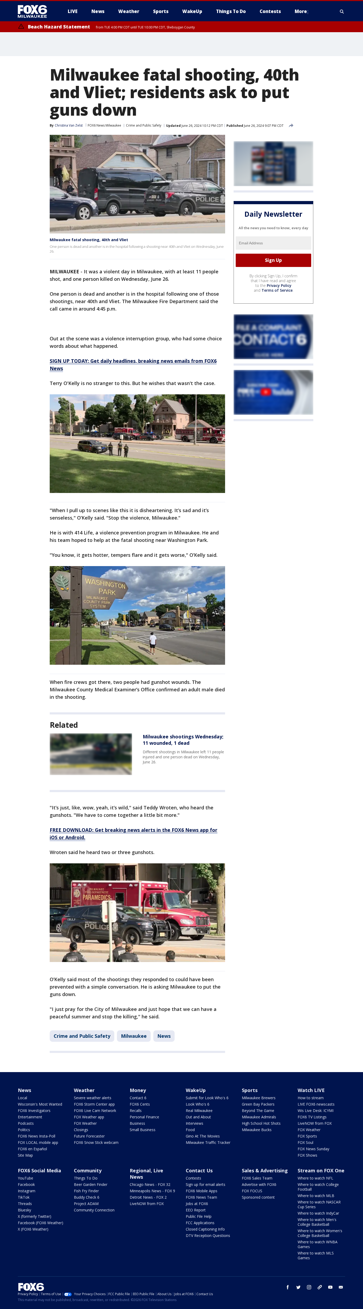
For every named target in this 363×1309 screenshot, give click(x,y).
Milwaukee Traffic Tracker (208, 1142)
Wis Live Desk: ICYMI (316, 1110)
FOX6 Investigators (34, 1110)
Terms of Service (277, 290)
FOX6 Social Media (39, 1170)
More (301, 11)
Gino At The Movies (203, 1136)
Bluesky (24, 1209)
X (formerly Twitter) (34, 1216)
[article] (91, 754)
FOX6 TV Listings (312, 1116)
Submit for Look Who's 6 (207, 1097)
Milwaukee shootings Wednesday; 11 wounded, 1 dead (183, 739)
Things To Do (86, 1178)
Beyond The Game (258, 1110)
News (164, 1036)
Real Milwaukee (199, 1110)
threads (319, 1287)
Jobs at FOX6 (197, 1203)
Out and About (198, 1116)
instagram (309, 1287)
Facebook (26, 1184)
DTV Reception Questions (208, 1235)
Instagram (26, 1190)
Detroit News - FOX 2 (148, 1197)
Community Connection (94, 1209)
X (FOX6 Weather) (33, 1229)
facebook (288, 1287)
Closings (81, 1129)
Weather (84, 1090)
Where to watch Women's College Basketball (320, 1233)
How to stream (311, 1097)
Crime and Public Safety (143, 125)
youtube (330, 1287)
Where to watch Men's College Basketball (317, 1222)
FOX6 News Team (201, 1197)
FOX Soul (305, 1142)
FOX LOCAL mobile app (38, 1142)
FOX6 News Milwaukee (104, 125)
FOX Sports (307, 1136)
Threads (25, 1203)
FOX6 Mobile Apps (201, 1190)
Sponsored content (258, 1197)
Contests (193, 1178)
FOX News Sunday (313, 1148)
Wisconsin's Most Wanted (40, 1104)
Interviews (194, 1123)
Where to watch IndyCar (318, 1213)
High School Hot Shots (261, 1123)
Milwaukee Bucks (257, 1129)
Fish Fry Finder (86, 1190)
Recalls (136, 1110)
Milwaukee (134, 1036)
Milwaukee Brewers (259, 1097)
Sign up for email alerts (205, 1184)
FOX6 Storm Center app (94, 1104)
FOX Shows (307, 1155)
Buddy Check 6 (86, 1197)
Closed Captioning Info (205, 1229)
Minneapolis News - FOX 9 (152, 1190)
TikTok (23, 1197)
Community (88, 1170)
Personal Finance (144, 1116)
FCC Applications (200, 1222)
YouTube (25, 1178)
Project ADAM (86, 1203)
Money (138, 1090)
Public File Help (199, 1216)
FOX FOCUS (252, 1190)
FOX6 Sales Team (257, 1178)
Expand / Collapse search (342, 11)
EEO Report (196, 1209)
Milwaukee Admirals (259, 1116)
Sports (250, 1090)
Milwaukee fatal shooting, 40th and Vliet (89, 239)
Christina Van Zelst (69, 125)
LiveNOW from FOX (315, 1123)
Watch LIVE (311, 1090)
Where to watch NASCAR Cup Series (319, 1204)
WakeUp (196, 1090)
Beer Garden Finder (90, 1184)
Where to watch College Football (318, 1187)
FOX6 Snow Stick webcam (96, 1142)
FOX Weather (85, 1123)
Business (137, 1123)
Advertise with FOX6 (259, 1184)
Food (190, 1129)
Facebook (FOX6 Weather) (40, 1222)
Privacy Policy (279, 285)
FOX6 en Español (32, 1148)
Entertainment (30, 1116)
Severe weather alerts (92, 1097)
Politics (24, 1129)
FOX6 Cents (140, 1104)
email (341, 1287)
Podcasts (26, 1123)
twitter (298, 1287)
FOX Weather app (89, 1116)
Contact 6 (138, 1097)
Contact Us (199, 1170)
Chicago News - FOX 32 (150, 1184)
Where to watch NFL (315, 1178)
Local (22, 1097)
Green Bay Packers (258, 1104)
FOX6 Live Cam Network (95, 1110)
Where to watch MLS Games (316, 1255)
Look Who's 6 (197, 1104)
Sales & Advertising (265, 1170)
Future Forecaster (89, 1136)
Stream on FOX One (321, 1170)
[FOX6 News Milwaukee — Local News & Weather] (35, 11)
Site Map (25, 1155)
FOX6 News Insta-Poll (36, 1136)
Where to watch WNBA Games (317, 1244)
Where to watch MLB (316, 1195)
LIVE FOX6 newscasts (316, 1104)
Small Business (142, 1129)
